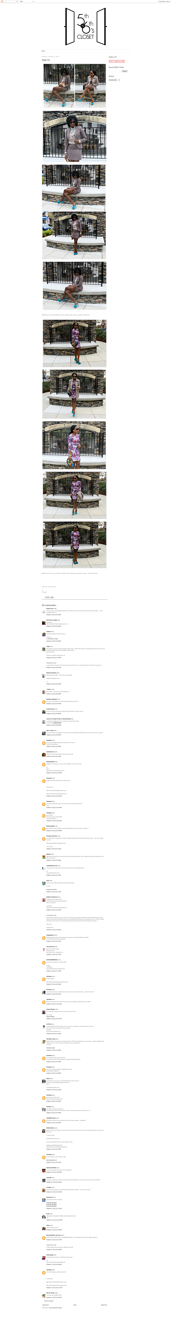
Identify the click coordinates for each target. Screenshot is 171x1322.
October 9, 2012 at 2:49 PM (53, 1050)
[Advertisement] (118, 113)
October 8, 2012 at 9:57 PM (53, 756)
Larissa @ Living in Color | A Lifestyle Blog (58, 719)
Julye (48, 1225)
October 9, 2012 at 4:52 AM (53, 910)
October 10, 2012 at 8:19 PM (54, 1249)
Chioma (48, 631)
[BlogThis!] (48, 597)
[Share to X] (50, 597)
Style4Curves (50, 752)
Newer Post (45, 1305)
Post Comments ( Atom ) (55, 1308)
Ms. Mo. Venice (50, 1293)
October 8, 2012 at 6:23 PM (53, 614)
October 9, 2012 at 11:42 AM (54, 1018)
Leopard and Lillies (51, 889)
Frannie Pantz (50, 709)
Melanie (48, 854)
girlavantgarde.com (51, 1160)
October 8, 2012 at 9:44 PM (53, 746)
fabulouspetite (50, 761)
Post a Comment (48, 1301)
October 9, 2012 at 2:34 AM (53, 849)
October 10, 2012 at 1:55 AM (54, 1182)
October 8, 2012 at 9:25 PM (53, 735)
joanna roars (50, 608)
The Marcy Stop (51, 1039)
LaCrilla (48, 1024)
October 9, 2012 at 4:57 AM (53, 941)
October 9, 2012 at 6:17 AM (53, 954)
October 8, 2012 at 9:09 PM (53, 725)
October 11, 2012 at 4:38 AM (54, 1264)
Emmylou (49, 989)
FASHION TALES (51, 1118)
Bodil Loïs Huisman (52, 897)
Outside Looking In (51, 699)
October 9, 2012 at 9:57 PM (53, 1162)
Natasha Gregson (51, 673)
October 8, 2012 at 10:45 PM (54, 820)
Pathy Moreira (50, 1128)
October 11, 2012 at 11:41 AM (54, 1287)
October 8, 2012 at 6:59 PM (53, 641)
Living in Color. (57, 723)
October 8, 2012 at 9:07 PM (53, 703)
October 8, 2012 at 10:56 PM (54, 830)
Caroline (48, 1187)
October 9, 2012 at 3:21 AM (53, 875)
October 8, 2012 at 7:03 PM (53, 657)
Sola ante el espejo (51, 620)
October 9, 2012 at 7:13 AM (53, 971)
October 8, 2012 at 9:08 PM (53, 713)
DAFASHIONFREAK (52, 960)
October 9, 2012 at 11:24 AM (54, 1004)
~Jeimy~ (49, 689)
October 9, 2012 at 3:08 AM (53, 860)
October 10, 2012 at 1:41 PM (54, 1239)
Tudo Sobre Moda (51, 1167)
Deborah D (49, 1197)
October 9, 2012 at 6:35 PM (53, 1101)
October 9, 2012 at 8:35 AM (53, 984)
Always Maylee (50, 1009)
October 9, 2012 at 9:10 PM (53, 1149)
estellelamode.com (51, 865)
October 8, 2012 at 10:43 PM (54, 807)
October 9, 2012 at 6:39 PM (53, 1112)
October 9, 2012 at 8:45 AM (53, 994)
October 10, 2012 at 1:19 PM (54, 1230)
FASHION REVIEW (51, 1203)
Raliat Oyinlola (50, 826)
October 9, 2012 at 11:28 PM (54, 1172)
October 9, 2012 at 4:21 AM (53, 891)
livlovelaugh (49, 1255)
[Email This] (46, 597)
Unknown (49, 740)
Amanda (48, 1177)
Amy (47, 880)
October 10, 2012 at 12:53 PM (54, 1220)
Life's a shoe (50, 730)
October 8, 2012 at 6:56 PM (53, 626)
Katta (48, 1213)
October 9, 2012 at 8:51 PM (53, 1122)
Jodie (48, 646)
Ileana (48, 1078)
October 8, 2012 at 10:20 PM (54, 773)
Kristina (48, 1106)
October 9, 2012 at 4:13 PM (53, 1061)
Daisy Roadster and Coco (53, 1235)
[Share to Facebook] (52, 597)
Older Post (104, 1305)
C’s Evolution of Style (52, 639)
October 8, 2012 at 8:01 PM (53, 667)
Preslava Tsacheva (51, 836)
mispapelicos (50, 935)
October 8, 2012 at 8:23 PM (53, 684)
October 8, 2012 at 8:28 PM (53, 694)
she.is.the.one (50, 946)
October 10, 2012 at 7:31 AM (54, 1208)
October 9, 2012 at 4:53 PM (53, 1073)
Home (43, 51)
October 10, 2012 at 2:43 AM (54, 1192)
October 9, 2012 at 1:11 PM (53, 1033)
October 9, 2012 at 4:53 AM (53, 929)
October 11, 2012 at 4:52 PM (54, 1297)
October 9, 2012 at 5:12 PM (53, 1089)
